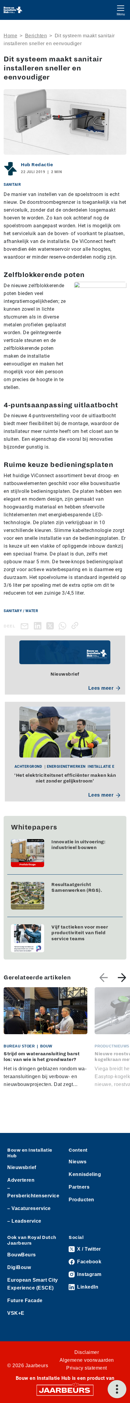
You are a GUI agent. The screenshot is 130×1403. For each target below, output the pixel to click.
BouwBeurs (21, 1254)
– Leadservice (24, 1221)
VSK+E (15, 1313)
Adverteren (20, 1180)
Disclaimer (86, 1352)
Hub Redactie (37, 164)
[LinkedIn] (39, 625)
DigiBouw (19, 1267)
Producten (81, 1199)
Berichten (36, 35)
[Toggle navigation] (120, 10)
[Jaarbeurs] (65, 1390)
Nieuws (77, 1161)
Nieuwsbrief (21, 1167)
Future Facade (25, 1300)
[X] (51, 625)
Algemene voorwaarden (87, 1360)
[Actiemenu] (117, 1389)
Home (10, 35)
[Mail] (25, 625)
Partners (79, 1187)
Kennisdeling (85, 1174)
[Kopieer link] (76, 625)
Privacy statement (86, 1367)
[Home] (13, 9)
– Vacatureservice (29, 1208)
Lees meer (101, 688)
